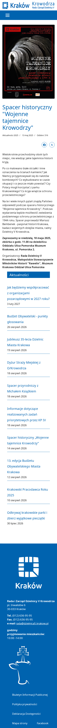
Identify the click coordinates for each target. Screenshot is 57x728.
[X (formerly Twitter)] (52, 144)
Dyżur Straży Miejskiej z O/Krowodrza (24, 365)
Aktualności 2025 (10, 135)
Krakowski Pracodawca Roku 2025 (27, 492)
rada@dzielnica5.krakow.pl (32, 623)
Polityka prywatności (24, 704)
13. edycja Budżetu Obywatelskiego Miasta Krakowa (23, 466)
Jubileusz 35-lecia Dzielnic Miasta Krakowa (25, 342)
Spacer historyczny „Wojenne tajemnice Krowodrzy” (28, 440)
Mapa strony (19, 723)
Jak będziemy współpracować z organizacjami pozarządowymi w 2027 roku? (28, 293)
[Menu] (8, 15)
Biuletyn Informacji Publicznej (30, 694)
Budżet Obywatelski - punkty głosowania (27, 319)
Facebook (42, 723)
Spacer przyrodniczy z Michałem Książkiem (22, 388)
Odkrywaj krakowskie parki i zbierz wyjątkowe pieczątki (27, 515)
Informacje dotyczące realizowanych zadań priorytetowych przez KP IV (26, 414)
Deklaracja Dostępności (26, 713)
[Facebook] (44, 144)
